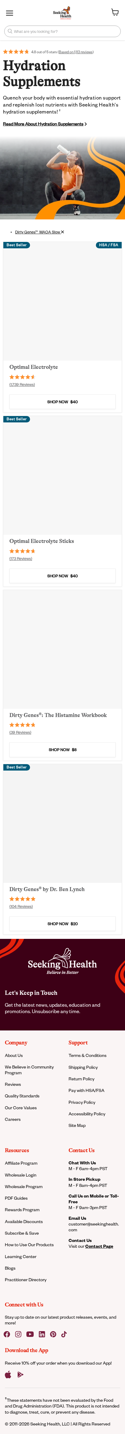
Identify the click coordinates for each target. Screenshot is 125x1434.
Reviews (13, 1084)
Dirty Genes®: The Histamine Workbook (58, 715)
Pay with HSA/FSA (86, 1090)
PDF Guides (16, 1198)
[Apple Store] (8, 1375)
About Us (14, 1055)
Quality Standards (22, 1096)
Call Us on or (94, 1199)
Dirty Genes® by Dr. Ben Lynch (47, 889)
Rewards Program (22, 1209)
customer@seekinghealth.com (94, 1227)
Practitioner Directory (25, 1279)
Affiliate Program (21, 1163)
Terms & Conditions (87, 1055)
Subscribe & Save (22, 1233)
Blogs (10, 1268)
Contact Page (99, 1246)
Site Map (77, 1125)
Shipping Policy (83, 1067)
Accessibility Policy (87, 1114)
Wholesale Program (23, 1186)
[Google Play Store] (20, 1374)
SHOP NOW (62, 401)
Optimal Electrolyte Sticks (41, 541)
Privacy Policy (82, 1102)
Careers (13, 1119)
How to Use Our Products (29, 1244)
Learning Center (20, 1256)
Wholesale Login (20, 1175)
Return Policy (81, 1079)
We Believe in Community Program (29, 1070)
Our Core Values (21, 1107)
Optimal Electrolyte (33, 367)
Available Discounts (24, 1221)
